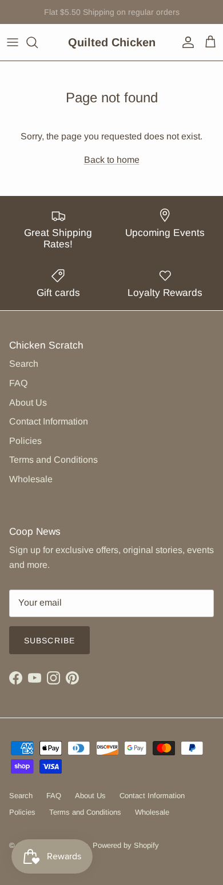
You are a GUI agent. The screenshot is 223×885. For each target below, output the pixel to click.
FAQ (18, 383)
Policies (25, 441)
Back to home (112, 160)
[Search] (37, 42)
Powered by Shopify (126, 845)
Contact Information (48, 421)
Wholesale (31, 479)
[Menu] (12, 42)
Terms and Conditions (53, 459)
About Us (28, 402)
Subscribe (49, 640)
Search (23, 364)
